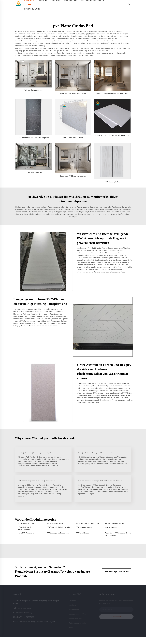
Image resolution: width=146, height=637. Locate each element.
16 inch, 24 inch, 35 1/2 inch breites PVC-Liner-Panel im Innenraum (119, 135)
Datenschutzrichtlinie (79, 623)
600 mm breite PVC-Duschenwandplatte (33, 138)
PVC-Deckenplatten (112, 182)
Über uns (74, 601)
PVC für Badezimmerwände (114, 523)
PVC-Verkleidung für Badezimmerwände (24, 528)
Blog (72, 627)
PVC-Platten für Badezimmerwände (59, 527)
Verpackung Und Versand (81, 614)
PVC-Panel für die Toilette (26, 523)
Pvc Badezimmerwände (55, 523)
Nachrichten (75, 610)
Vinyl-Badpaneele (111, 527)
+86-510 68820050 (25, 608)
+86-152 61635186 (28, 617)
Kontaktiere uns (32, 9)
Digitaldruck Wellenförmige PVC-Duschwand (112, 93)
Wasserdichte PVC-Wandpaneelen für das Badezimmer (117, 534)
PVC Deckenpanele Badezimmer (58, 533)
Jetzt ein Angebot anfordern (116, 571)
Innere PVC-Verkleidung (26, 533)
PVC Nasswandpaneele (84, 527)
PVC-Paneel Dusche (82, 533)
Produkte (74, 605)
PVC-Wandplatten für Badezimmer (88, 523)
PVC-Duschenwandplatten (33, 90)
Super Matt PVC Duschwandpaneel (73, 93)
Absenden (113, 616)
